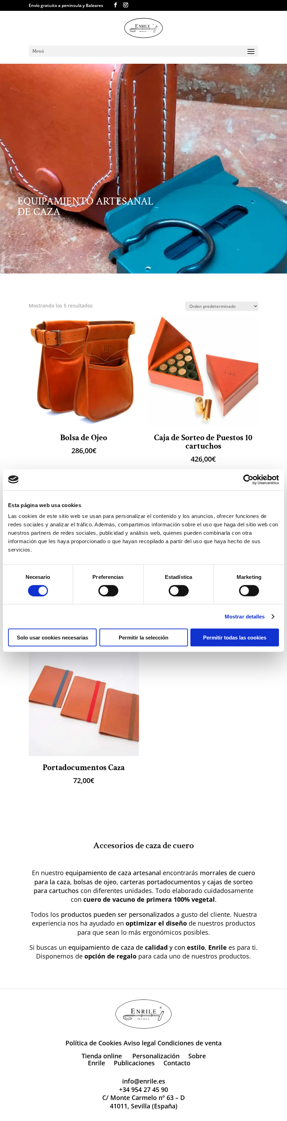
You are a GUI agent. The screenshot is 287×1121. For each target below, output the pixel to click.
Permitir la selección (143, 638)
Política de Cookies (93, 1043)
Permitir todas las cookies (234, 638)
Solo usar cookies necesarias (52, 638)
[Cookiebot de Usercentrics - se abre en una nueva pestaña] (248, 479)
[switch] (108, 590)
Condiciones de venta (190, 1043)
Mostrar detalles (245, 616)
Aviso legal (140, 1043)
